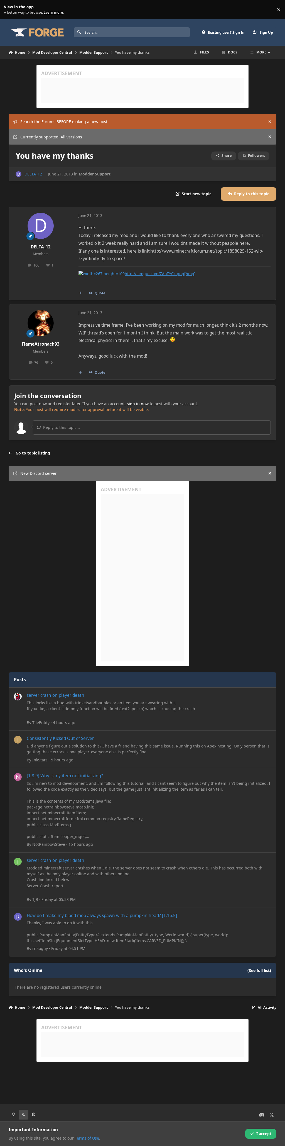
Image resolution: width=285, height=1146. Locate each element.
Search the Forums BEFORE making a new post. (64, 121)
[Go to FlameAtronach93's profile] (41, 323)
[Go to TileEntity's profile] (18, 696)
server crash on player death (55, 695)
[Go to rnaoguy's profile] (18, 917)
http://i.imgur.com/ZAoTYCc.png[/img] (160, 273)
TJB (35, 899)
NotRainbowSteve (48, 844)
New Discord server (38, 473)
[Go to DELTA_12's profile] (18, 174)
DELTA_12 (33, 174)
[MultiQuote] (80, 293)
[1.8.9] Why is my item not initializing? (65, 776)
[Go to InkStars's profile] (18, 740)
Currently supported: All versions (51, 137)
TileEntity (41, 722)
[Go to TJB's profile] (18, 862)
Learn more (10, 9)
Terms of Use (87, 1138)
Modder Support (94, 174)
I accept (263, 1133)
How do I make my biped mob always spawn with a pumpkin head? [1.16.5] (102, 915)
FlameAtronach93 (41, 344)
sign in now (138, 403)
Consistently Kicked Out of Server (60, 738)
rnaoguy (40, 948)
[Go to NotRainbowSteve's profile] (18, 777)
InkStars (40, 760)
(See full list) (259, 970)
